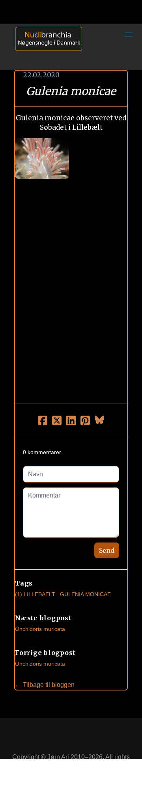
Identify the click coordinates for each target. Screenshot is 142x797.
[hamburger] (128, 35)
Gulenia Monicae (85, 594)
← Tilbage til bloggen (45, 684)
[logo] (45, 46)
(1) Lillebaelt (35, 594)
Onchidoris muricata (40, 629)
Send (106, 550)
